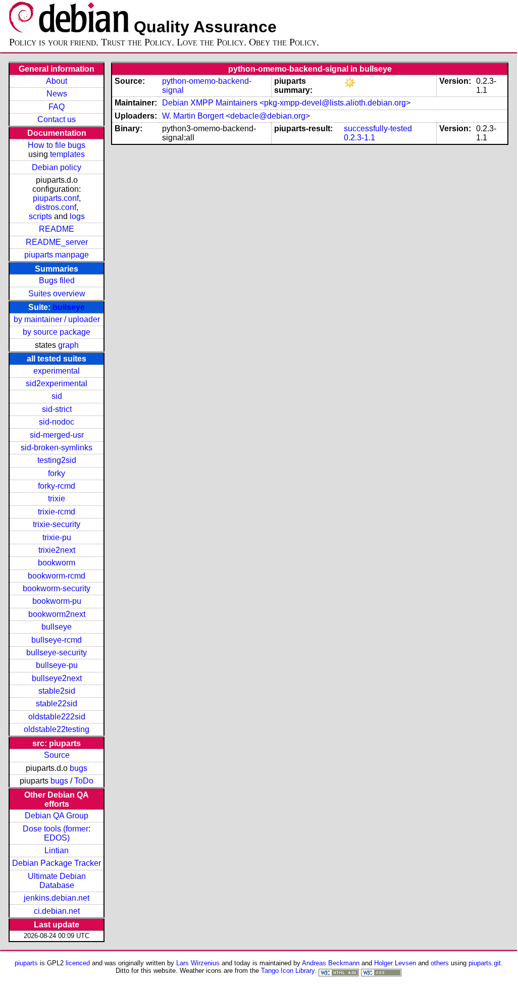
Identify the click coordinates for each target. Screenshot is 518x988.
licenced (78, 963)
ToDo (83, 780)
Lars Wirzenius (198, 963)
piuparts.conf (56, 198)
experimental (56, 371)
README (56, 229)
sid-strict (57, 409)
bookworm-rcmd (56, 575)
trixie (56, 498)
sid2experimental (56, 383)
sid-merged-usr (57, 435)
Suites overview (56, 293)
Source (57, 755)
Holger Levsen (395, 963)
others (440, 963)
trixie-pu (56, 537)
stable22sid (56, 703)
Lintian (56, 850)
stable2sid (56, 691)
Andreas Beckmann (330, 963)
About (56, 81)
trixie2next (56, 550)
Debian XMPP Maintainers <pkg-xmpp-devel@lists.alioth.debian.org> (286, 102)
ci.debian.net (57, 911)
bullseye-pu (57, 665)
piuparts (26, 963)
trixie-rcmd (56, 511)
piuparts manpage (56, 254)
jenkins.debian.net (56, 898)
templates (67, 154)
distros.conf (55, 207)
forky (56, 473)
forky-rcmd (56, 486)
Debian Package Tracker (56, 863)
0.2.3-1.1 (359, 137)
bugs (78, 768)
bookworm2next (56, 614)
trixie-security (56, 524)
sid (56, 396)
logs (77, 216)
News (56, 93)
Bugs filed (57, 280)
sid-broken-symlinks (56, 447)
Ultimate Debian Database (57, 881)
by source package (56, 332)
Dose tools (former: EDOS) (56, 833)
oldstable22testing (56, 729)
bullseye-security (56, 652)
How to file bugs (56, 145)
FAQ (56, 106)
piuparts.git (485, 963)
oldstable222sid (56, 716)
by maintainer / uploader (57, 319)
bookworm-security (56, 588)
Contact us (56, 119)
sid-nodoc (56, 422)
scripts (40, 216)
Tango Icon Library (288, 970)
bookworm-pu (56, 601)
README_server (57, 242)
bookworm (56, 562)
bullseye (69, 307)
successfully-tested (378, 128)
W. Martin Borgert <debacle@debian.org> (236, 116)
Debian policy (56, 167)
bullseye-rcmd (56, 640)
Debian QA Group (56, 815)
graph (68, 345)
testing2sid (56, 460)
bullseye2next (57, 678)
